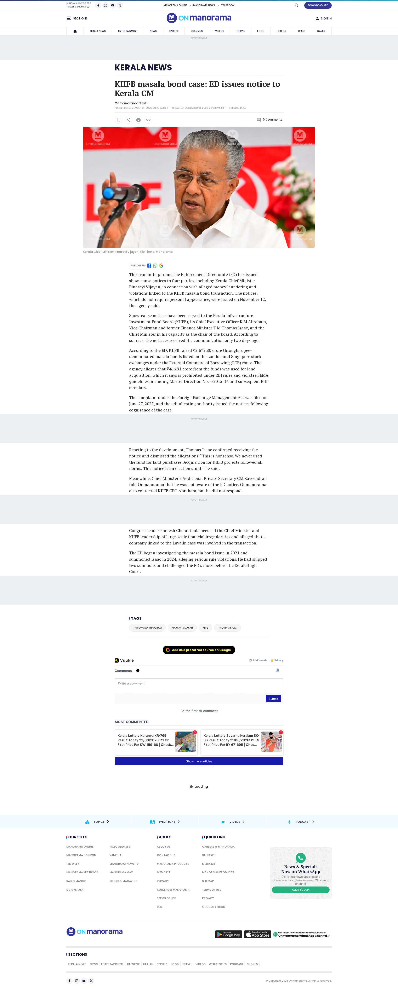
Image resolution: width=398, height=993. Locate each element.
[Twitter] (120, 5)
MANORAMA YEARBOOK (82, 872)
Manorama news (204, 5)
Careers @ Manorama (173, 890)
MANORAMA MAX (121, 872)
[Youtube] (113, 5)
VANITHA (115, 855)
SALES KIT (208, 855)
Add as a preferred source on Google (201, 650)
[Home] (75, 31)
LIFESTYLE (133, 964)
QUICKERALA (74, 890)
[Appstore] (257, 934)
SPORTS (173, 31)
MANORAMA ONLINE (175, 5)
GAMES (321, 31)
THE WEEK (72, 864)
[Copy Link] (148, 120)
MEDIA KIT (163, 872)
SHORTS (252, 964)
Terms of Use (166, 898)
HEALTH (281, 31)
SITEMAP (208, 881)
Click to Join (300, 889)
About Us (163, 847)
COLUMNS (197, 31)
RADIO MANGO (76, 881)
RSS (159, 907)
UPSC (301, 31)
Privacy (163, 881)
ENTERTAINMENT (128, 31)
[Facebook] (98, 5)
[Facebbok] (69, 981)
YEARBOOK (227, 5)
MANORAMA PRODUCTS (173, 864)
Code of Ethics (213, 907)
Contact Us (166, 855)
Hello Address (119, 847)
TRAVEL (240, 31)
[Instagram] (105, 5)
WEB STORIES (218, 964)
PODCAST (236, 964)
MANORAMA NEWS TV (124, 864)
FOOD (261, 31)
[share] (128, 120)
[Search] (296, 5)
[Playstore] (228, 934)
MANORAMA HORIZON (81, 855)
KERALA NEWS (98, 31)
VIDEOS (219, 31)
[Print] (138, 120)
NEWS (153, 31)
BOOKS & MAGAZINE (123, 881)
